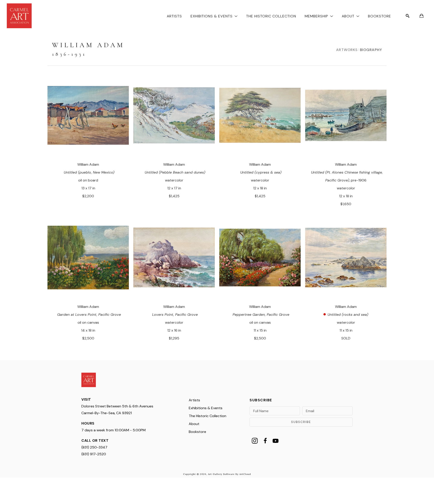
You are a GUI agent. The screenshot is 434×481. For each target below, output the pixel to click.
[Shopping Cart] (422, 16)
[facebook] (265, 441)
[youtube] (275, 441)
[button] (214, 16)
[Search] (407, 16)
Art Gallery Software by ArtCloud (229, 474)
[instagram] (255, 441)
